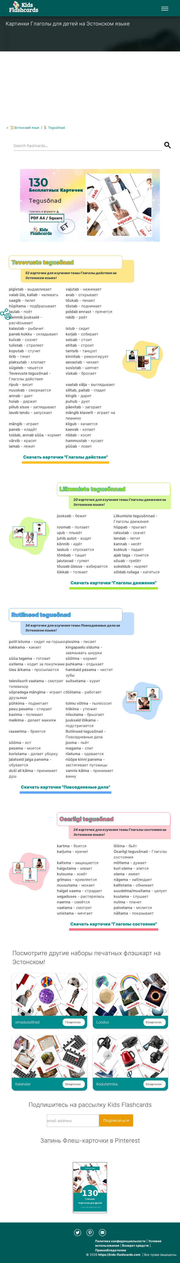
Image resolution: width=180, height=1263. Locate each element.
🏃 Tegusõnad (54, 127)
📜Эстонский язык (24, 127)
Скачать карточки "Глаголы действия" (65, 457)
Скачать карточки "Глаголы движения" (114, 582)
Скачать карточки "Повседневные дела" (65, 787)
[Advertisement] (90, 84)
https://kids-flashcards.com (119, 1254)
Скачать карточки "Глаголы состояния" (113, 924)
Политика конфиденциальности (120, 1241)
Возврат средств (135, 1245)
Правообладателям (110, 1250)
